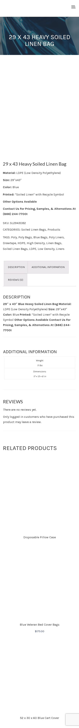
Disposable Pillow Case (39, 537)
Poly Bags (25, 237)
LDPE (32, 249)
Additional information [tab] (48, 267)
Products (54, 229)
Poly (14, 237)
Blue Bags (40, 237)
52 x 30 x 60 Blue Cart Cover (39, 718)
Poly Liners (56, 237)
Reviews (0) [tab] (15, 279)
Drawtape (9, 243)
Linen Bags (53, 243)
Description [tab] (16, 267)
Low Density (46, 249)
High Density (36, 243)
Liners (60, 249)
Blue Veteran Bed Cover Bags (39, 624)
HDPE (21, 243)
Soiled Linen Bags (33, 229)
